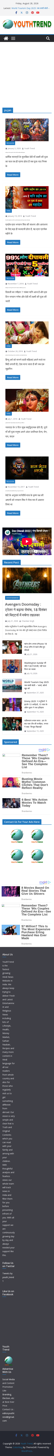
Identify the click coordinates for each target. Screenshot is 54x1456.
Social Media (8, 1379)
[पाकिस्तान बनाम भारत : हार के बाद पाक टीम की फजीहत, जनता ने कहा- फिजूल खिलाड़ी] (12, 726)
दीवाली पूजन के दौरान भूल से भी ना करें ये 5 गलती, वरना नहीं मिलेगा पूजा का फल (15, 287)
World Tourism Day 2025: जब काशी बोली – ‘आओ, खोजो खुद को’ (36, 685)
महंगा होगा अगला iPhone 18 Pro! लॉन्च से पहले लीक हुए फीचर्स (35, 646)
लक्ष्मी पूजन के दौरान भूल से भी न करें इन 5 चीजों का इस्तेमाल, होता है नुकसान (15, 152)
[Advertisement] (27, 70)
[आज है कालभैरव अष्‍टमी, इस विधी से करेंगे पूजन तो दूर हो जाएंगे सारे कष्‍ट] (27, 468)
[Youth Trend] (6, 38)
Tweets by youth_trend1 (8, 1277)
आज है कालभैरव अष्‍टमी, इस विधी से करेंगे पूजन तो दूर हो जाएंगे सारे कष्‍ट (14, 490)
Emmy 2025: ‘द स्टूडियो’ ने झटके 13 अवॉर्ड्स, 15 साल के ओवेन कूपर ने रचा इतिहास (35, 704)
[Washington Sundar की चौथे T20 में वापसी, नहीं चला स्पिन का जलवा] (12, 668)
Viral (9, 211)
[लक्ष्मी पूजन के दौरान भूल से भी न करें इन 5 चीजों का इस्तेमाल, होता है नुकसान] (27, 130)
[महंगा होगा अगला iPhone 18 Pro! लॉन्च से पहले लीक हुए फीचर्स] (12, 649)
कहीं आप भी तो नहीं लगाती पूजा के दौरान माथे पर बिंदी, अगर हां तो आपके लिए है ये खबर (16, 355)
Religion (10, 143)
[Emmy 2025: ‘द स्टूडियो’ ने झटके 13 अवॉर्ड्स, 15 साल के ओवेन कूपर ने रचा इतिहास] (12, 706)
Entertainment (12, 598)
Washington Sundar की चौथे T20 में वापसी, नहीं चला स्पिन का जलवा (35, 666)
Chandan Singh (28, 621)
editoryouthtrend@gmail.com (8, 1417)
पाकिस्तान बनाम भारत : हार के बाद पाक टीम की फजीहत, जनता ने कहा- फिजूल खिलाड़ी (36, 723)
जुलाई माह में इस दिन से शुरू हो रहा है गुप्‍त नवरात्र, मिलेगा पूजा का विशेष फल (14, 422)
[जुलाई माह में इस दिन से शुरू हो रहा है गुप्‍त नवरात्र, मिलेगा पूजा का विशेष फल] (27, 400)
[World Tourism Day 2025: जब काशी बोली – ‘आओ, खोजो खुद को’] (12, 687)
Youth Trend (29, 148)
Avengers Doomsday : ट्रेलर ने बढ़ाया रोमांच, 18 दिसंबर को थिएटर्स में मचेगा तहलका (26, 609)
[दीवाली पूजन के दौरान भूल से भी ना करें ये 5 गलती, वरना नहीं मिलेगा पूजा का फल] (27, 265)
